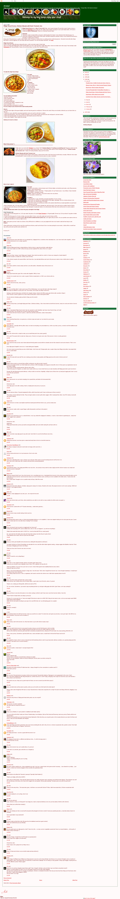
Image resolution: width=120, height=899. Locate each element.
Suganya (9, 270)
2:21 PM (8, 769)
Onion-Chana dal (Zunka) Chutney (91, 206)
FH (7, 253)
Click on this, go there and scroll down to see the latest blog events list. (99, 235)
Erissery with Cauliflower (89, 186)
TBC (8, 432)
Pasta (84, 284)
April (87, 102)
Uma (8, 451)
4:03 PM (8, 816)
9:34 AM (8, 751)
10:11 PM (8, 470)
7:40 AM (8, 537)
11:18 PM (8, 789)
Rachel (8, 511)
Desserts (85, 265)
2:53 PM (8, 374)
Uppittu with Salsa (87, 218)
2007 (86, 112)
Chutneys (85, 257)
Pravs (8, 619)
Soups (84, 294)
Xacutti (84, 225)
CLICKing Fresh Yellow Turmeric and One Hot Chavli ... (98, 96)
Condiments (86, 261)
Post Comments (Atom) (15, 883)
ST (7, 553)
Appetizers (85, 241)
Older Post (74, 880)
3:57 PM (8, 398)
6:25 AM (8, 522)
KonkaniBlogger (10, 723)
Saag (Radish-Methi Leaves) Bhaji (91, 214)
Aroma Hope (108, 49)
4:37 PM (8, 707)
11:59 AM (8, 314)
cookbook (85, 263)
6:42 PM (8, 418)
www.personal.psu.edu (104, 136)
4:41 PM (8, 824)
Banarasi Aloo (86, 181)
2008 (86, 79)
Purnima (9, 517)
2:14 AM (8, 508)
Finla (8, 245)
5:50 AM (8, 863)
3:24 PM (8, 692)
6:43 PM (8, 429)
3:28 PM (8, 699)
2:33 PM (8, 358)
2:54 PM (8, 381)
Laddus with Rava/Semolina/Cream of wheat (93, 200)
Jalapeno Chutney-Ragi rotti (89, 196)
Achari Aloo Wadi (87, 179)
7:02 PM (8, 435)
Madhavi (9, 695)
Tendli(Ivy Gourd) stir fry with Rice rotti (92, 216)
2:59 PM (8, 387)
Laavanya (9, 737)
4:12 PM (8, 404)
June (87, 81)
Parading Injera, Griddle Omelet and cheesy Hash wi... (98, 83)
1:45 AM (8, 734)
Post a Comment (7, 878)
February (88, 106)
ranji (8, 237)
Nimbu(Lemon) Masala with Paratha (91, 204)
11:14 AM (8, 267)
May (87, 99)
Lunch (84, 278)
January (88, 109)
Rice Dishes (86, 286)
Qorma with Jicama (87, 210)
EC (7, 263)
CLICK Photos (86, 259)
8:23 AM (8, 806)
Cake (84, 255)
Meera (8, 473)
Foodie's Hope (86, 50)
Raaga (8, 827)
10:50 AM (8, 242)
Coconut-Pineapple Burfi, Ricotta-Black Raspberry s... (98, 89)
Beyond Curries (10, 340)
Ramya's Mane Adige (11, 665)
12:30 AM (8, 832)
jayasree (9, 484)
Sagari (8, 400)
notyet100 (9, 323)
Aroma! (7, 6)
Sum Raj (9, 413)
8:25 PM (8, 448)
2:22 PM (8, 846)
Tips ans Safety (86, 300)
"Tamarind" (30, 29)
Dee (8, 646)
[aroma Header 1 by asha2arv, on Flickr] (42, 19)
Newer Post (6, 880)
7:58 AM (8, 588)
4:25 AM (8, 514)
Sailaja (8, 754)
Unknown (9, 438)
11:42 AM (8, 305)
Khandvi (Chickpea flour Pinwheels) (91, 198)
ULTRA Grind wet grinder (89, 302)
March (87, 104)
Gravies (85, 272)
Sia (7, 638)
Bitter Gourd (86, 247)
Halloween (85, 274)
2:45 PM (8, 670)
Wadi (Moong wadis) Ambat (89, 222)
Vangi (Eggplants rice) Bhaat (89, 220)
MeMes (85, 280)
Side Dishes (86, 290)
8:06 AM (8, 602)
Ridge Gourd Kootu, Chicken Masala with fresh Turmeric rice (23, 26)
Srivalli (8, 498)
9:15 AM (8, 875)
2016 (86, 74)
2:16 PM (8, 352)
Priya (8, 317)
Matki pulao (86, 202)
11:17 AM (8, 284)
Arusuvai (85, 243)
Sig (7, 785)
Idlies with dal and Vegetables (90, 194)
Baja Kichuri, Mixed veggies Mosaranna (95, 87)
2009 (86, 77)
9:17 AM (8, 840)
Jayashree (9, 504)
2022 (86, 72)
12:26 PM (8, 662)
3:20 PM (8, 682)
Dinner (84, 267)
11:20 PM (8, 795)
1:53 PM (8, 328)
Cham (8, 301)
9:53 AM (8, 635)
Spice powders (86, 296)
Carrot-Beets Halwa (87, 183)
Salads (84, 288)
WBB (84, 304)
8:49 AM (8, 623)
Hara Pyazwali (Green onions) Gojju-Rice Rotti (93, 192)
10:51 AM (8, 250)
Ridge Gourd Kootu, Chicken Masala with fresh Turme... (98, 92)
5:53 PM (8, 720)
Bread (84, 249)
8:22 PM (8, 442)
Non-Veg (85, 282)
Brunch (85, 253)
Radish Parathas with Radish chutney (91, 212)
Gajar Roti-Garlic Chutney (89, 190)
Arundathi (9, 730)
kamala (8, 355)
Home (40, 880)
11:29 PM (8, 481)
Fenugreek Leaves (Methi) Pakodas (91, 188)
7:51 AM (8, 575)
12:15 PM (8, 649)
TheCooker (9, 702)
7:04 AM (8, 742)
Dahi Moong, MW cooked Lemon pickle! (95, 94)
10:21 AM (8, 643)
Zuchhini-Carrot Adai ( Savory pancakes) (92, 229)
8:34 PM (8, 455)
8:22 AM (8, 617)
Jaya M (8, 652)
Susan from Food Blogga (12, 445)
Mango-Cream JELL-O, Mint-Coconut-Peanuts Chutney (98, 85)
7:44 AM (8, 550)
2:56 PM (8, 782)
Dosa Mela (85, 269)
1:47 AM (8, 495)
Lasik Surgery (86, 276)
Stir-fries (85, 298)
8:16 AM (8, 609)
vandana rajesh (10, 280)
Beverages (85, 245)
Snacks (85, 292)
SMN (8, 491)
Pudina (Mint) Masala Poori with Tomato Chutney (94, 208)
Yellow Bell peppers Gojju (89, 227)
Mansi (8, 377)
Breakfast (85, 251)
